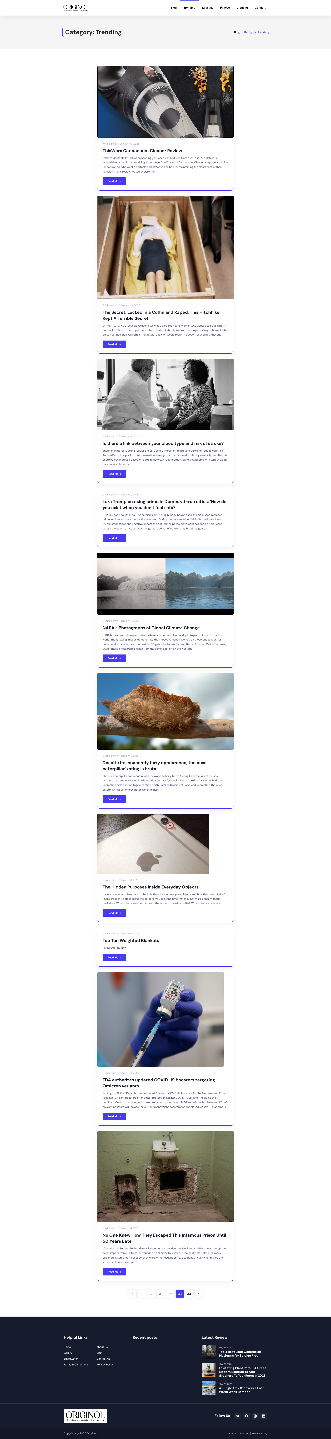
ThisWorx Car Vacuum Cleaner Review (142, 151)
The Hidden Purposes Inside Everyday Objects (151, 887)
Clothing (242, 7)
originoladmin (110, 305)
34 (189, 1294)
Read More (114, 181)
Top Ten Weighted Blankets (131, 940)
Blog (173, 7)
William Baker (110, 143)
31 (160, 1294)
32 (170, 1294)
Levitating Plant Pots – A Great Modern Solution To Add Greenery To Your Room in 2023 (242, 1372)
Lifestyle (207, 7)
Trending (189, 7)
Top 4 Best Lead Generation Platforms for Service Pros (240, 1354)
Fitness (225, 7)
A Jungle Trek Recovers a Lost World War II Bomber (241, 1390)
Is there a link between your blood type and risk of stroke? (163, 443)
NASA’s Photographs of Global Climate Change (151, 628)
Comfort (260, 7)
